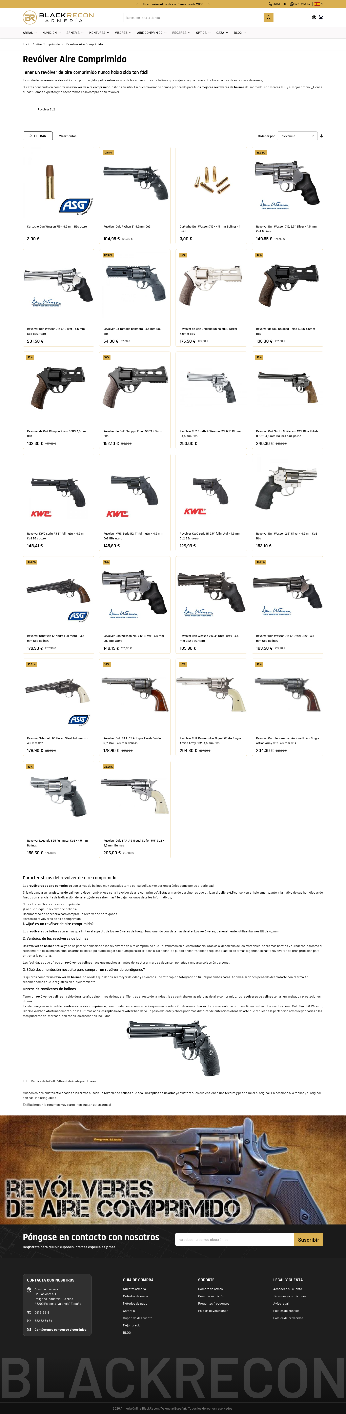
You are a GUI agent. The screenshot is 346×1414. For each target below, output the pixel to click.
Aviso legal (281, 1303)
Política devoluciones (213, 1310)
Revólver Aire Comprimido (84, 44)
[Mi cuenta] (314, 17)
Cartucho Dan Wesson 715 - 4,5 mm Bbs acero (57, 227)
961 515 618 (279, 4)
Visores (121, 32)
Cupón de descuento (137, 1318)
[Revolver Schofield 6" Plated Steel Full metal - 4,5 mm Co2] (58, 694)
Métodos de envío (135, 1296)
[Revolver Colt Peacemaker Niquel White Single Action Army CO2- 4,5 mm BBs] (211, 694)
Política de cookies (286, 1310)
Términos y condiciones (290, 1296)
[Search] (268, 17)
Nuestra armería (134, 1289)
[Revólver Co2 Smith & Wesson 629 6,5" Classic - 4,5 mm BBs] (211, 387)
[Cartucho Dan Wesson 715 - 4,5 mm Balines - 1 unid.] (211, 182)
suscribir (308, 1239)
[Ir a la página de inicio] (58, 17)
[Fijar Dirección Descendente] (321, 136)
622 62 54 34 (302, 4)
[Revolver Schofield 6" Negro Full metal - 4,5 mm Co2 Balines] (58, 592)
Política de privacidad (288, 1318)
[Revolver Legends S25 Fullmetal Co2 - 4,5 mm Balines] (58, 796)
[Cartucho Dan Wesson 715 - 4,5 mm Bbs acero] (58, 182)
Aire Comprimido (150, 32)
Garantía (129, 1310)
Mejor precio (132, 1325)
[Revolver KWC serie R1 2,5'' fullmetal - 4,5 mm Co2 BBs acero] (211, 489)
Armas (28, 32)
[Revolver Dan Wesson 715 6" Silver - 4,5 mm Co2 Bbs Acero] (58, 285)
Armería (73, 32)
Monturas (97, 32)
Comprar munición (211, 1296)
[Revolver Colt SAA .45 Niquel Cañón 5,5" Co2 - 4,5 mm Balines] (134, 796)
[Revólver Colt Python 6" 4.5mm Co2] (134, 182)
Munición (49, 32)
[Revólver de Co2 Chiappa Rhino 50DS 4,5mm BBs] (134, 387)
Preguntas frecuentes (213, 1303)
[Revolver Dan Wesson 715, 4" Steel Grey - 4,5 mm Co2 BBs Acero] (211, 592)
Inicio (26, 44)
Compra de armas (210, 1289)
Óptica (201, 32)
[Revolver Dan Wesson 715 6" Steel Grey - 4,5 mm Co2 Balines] (287, 592)
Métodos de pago (135, 1303)
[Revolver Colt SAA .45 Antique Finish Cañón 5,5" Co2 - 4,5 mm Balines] (134, 694)
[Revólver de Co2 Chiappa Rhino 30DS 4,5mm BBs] (58, 387)
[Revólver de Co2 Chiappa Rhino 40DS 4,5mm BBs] (287, 285)
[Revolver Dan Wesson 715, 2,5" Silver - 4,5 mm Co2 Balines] (287, 182)
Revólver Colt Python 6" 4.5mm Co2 (126, 227)
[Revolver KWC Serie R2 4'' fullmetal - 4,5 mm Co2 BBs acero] (134, 489)
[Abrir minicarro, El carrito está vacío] (321, 17)
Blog (238, 32)
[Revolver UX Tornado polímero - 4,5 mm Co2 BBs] (134, 285)
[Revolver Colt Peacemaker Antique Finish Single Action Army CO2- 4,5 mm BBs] (287, 694)
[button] (38, 135)
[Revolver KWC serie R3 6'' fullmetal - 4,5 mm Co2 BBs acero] (58, 489)
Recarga (179, 32)
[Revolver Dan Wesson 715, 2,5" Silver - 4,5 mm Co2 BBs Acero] (134, 592)
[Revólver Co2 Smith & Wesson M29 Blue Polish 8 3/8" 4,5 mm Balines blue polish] (287, 387)
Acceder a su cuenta (287, 1289)
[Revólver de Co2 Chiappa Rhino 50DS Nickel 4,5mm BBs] (211, 285)
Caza (220, 32)
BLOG (127, 1332)
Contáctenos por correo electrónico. (61, 1329)
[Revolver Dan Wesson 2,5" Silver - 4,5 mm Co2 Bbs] (287, 489)
